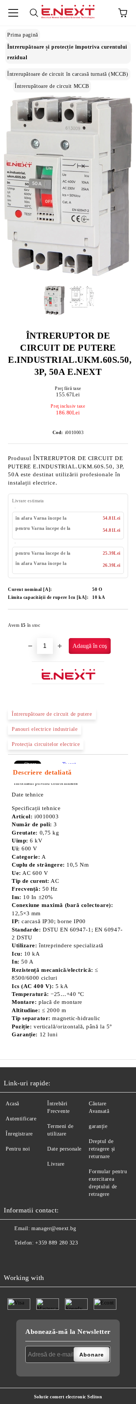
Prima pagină (22, 35)
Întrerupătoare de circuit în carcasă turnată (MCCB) (67, 74)
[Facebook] (12, 1258)
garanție (98, 1126)
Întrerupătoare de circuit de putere (52, 714)
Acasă (12, 1103)
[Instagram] (28, 1258)
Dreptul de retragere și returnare (102, 1149)
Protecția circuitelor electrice (46, 744)
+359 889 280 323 (56, 1243)
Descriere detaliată (42, 772)
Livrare (56, 1164)
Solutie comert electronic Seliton (68, 1396)
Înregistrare (19, 1134)
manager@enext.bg (53, 1228)
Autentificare (21, 1119)
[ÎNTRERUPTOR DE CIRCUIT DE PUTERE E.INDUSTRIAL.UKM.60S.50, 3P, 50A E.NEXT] (68, 274)
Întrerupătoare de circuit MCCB (52, 86)
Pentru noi (18, 1149)
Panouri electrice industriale (44, 729)
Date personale (64, 1149)
